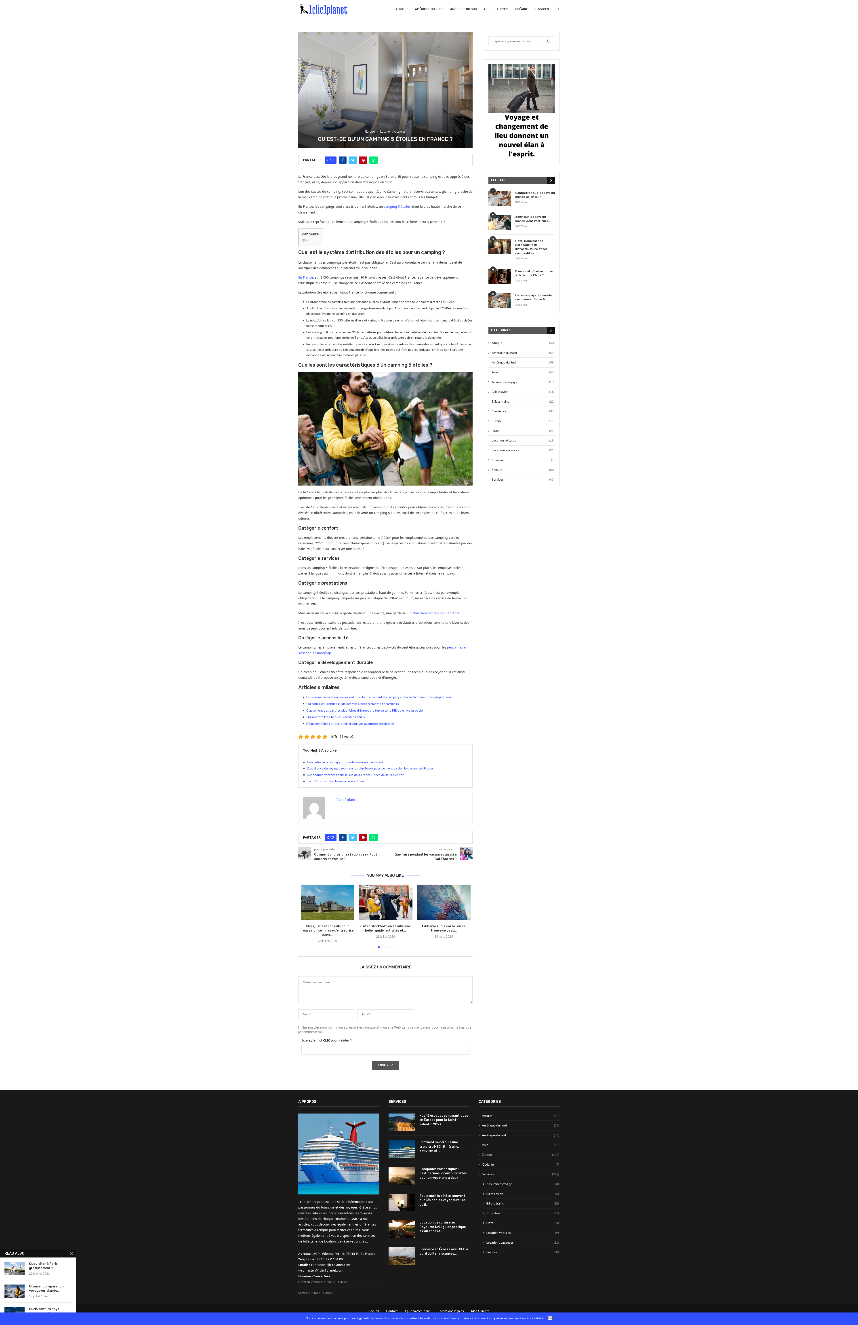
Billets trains (523, 401)
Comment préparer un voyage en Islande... (46, 1289)
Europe (503, 9)
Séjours (523, 469)
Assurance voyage (523, 382)
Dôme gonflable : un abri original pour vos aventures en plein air (350, 723)
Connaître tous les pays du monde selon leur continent (345, 762)
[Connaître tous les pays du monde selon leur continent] (499, 198)
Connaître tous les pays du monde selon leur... (535, 195)
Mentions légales (452, 1311)
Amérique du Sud (463, 9)
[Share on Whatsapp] (373, 160)
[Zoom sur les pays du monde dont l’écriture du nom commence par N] (499, 222)
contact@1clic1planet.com (330, 1265)
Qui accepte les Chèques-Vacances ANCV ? (337, 717)
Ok (550, 1318)
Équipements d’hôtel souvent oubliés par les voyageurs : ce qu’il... (442, 1200)
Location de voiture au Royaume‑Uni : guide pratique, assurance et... (443, 1227)
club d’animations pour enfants (435, 613)
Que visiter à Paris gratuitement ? (43, 1266)
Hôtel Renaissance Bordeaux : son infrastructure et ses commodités (531, 247)
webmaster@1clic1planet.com (320, 1270)
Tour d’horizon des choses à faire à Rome (335, 781)
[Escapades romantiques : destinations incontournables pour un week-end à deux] (402, 1176)
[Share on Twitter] (353, 160)
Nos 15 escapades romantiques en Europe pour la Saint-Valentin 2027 (443, 1120)
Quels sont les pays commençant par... (44, 1311)
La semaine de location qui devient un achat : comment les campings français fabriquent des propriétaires (379, 697)
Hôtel (523, 431)
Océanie (521, 9)
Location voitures (523, 440)
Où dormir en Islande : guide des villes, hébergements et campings (352, 704)
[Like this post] (332, 160)
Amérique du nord (429, 9)
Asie (487, 9)
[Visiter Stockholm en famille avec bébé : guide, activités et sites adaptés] (385, 902)
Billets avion (523, 391)
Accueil (373, 1311)
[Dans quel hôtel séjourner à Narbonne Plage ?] (499, 276)
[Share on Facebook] (343, 160)
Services (541, 9)
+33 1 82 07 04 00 (330, 1259)
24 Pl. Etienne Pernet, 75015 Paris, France (344, 1253)
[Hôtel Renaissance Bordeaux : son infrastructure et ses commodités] (499, 246)
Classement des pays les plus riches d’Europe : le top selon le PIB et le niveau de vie (364, 710)
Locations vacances (392, 131)
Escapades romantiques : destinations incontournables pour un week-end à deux (443, 1173)
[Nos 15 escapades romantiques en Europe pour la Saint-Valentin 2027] (402, 1122)
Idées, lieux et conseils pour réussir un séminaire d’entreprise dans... (327, 930)
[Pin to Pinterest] (363, 160)
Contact (392, 1311)
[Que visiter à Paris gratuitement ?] (14, 1268)
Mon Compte (480, 1311)
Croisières (523, 411)
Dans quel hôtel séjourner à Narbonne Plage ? (534, 273)
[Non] (852, 1319)
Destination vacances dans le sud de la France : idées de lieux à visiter (355, 775)
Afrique (401, 9)
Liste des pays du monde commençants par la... (533, 297)
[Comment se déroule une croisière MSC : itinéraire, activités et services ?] (402, 1149)
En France (305, 277)
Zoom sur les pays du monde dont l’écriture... (533, 218)
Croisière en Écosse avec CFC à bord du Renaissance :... (443, 1251)
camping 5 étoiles (397, 206)
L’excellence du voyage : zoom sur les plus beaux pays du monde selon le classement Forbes (370, 768)
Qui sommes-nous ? (419, 1311)
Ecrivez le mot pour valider (326, 1040)
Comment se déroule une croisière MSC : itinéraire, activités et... (439, 1146)
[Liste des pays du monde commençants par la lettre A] (499, 300)
